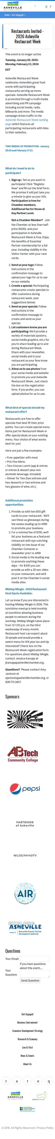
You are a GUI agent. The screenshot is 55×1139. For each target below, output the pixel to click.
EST (7, 69)
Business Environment (27, 1022)
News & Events (27, 1056)
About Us (27, 1064)
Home (7, 14)
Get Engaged (17, 14)
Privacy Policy (45, 1128)
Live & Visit (27, 1047)
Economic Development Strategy (27, 1031)
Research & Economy (27, 1039)
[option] (25, 718)
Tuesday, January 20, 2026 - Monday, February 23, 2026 (22, 62)
